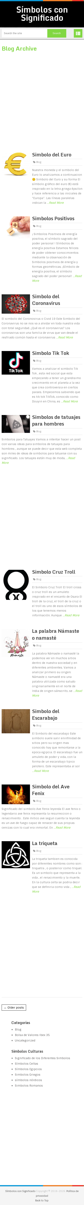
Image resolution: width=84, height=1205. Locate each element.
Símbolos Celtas (26, 1063)
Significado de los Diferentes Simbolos (42, 1058)
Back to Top (42, 1200)
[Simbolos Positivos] (16, 227)
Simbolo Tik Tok (50, 353)
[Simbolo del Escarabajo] (16, 721)
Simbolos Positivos (53, 218)
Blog (38, 162)
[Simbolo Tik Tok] (16, 363)
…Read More (55, 203)
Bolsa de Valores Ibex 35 (32, 1035)
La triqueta (44, 843)
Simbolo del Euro (51, 154)
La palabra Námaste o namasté (55, 634)
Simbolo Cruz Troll (53, 572)
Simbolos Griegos (27, 1074)
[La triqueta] (16, 854)
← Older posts (14, 1007)
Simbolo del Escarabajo (45, 714)
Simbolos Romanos (29, 1085)
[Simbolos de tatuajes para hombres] (16, 424)
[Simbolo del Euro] (16, 164)
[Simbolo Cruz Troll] (16, 585)
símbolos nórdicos (28, 1080)
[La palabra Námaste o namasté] (16, 643)
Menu (78, 33)
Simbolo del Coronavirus (46, 299)
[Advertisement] (42, 99)
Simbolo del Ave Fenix (51, 789)
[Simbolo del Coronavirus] (16, 304)
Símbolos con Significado (42, 13)
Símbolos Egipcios (28, 1069)
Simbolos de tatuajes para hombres (56, 420)
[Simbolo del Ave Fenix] (16, 794)
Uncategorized (25, 1040)
